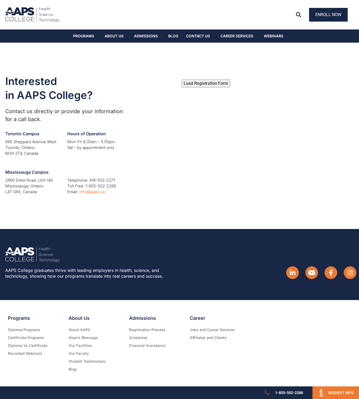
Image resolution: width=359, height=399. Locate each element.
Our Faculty (79, 353)
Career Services (236, 36)
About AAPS (79, 329)
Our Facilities (80, 345)
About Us (114, 36)
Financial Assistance (147, 345)
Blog (173, 36)
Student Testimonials (87, 361)
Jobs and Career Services (212, 329)
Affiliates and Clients (208, 337)
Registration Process (147, 329)
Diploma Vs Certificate (27, 345)
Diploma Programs (24, 329)
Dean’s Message (83, 337)
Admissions (146, 36)
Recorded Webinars (25, 353)
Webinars (273, 36)
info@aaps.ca (92, 191)
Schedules (138, 337)
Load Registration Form (206, 83)
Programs (83, 36)
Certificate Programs (26, 337)
